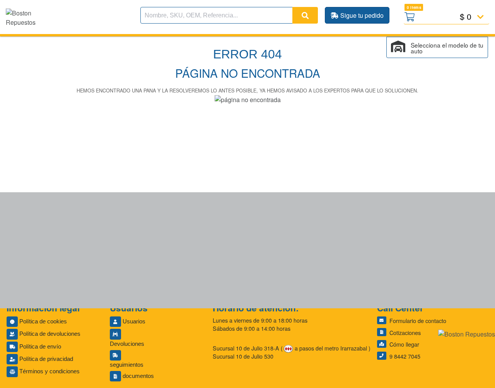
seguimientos (126, 365)
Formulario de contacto (417, 320)
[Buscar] (305, 15)
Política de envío (39, 347)
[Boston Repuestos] (466, 334)
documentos (137, 376)
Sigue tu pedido (362, 15)
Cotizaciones (405, 332)
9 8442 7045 (404, 356)
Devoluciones (127, 344)
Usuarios (133, 321)
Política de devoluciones (49, 334)
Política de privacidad (45, 359)
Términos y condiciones (49, 371)
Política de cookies (42, 321)
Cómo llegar (404, 344)
